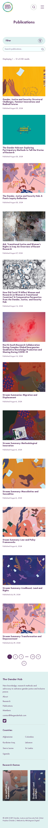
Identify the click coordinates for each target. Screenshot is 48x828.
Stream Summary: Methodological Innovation (20, 444)
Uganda (6, 753)
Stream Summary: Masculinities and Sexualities (20, 492)
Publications (8, 705)
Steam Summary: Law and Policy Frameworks (19, 541)
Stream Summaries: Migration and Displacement (20, 396)
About (5, 696)
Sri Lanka (29, 748)
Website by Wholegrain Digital (28, 820)
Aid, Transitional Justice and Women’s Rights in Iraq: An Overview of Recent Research (22, 246)
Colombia (29, 736)
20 (33, 657)
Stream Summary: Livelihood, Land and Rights (22, 589)
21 (38, 657)
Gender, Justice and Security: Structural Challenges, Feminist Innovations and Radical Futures (22, 102)
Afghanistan (8, 736)
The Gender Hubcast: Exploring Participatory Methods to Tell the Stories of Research (23, 150)
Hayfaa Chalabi (9, 820)
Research (6, 701)
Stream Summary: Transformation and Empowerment (22, 637)
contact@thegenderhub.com (14, 715)
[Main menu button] (42, 7)
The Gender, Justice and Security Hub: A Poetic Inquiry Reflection (22, 197)
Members (7, 710)
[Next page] (24, 663)
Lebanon (28, 742)
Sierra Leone (8, 748)
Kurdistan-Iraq (9, 742)
